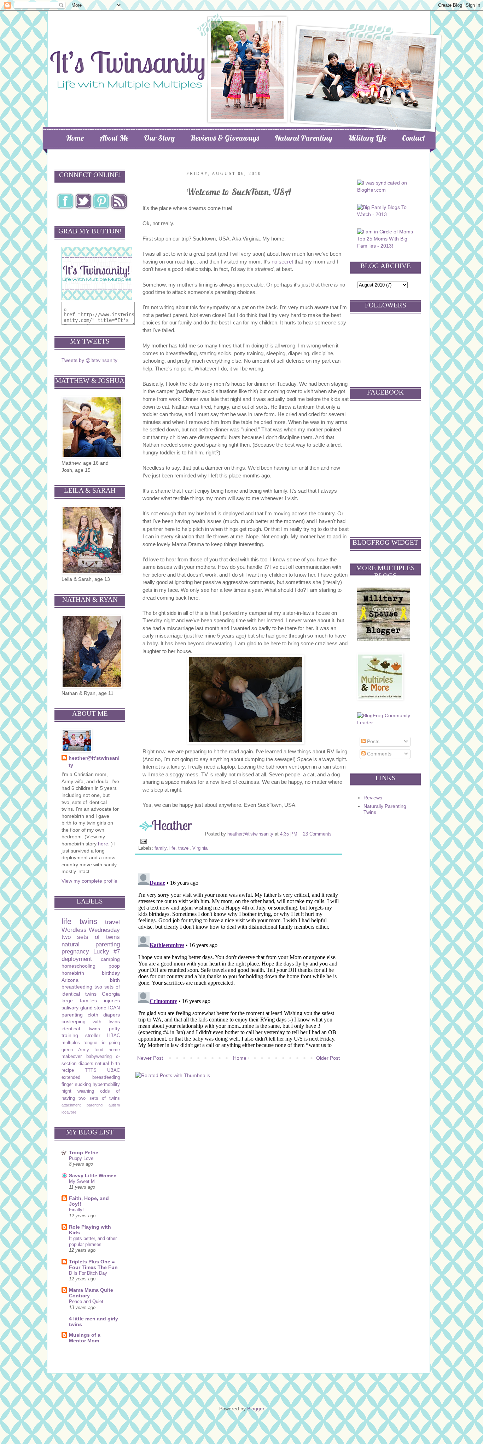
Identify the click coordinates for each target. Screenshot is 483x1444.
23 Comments (317, 834)
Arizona (70, 980)
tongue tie (94, 1042)
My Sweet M (82, 1181)
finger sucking (76, 1084)
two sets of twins (91, 937)
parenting (72, 1015)
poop (114, 966)
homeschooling (78, 966)
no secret (282, 262)
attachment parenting (82, 1105)
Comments (378, 754)
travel (184, 848)
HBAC (113, 1035)
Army (83, 1049)
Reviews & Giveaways (224, 138)
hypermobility (106, 1084)
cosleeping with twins (91, 1021)
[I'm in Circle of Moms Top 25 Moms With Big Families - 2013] (386, 246)
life (172, 848)
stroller (92, 1035)
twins (88, 921)
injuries (112, 1000)
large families (79, 1000)
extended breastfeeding (91, 1077)
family (161, 848)
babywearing (99, 1056)
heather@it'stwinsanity (251, 834)
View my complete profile (89, 881)
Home (75, 138)
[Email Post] (143, 841)
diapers (85, 1063)
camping (110, 959)
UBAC (113, 1070)
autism (114, 1105)
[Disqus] (238, 959)
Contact (413, 138)
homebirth (73, 973)
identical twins (81, 1028)
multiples (71, 1042)
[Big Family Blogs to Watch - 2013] (386, 214)
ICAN (114, 1007)
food (98, 1049)
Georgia (111, 994)
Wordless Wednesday (91, 930)
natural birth (107, 1063)
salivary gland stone (84, 1007)
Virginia (200, 848)
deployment (77, 959)
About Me (113, 138)
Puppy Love (81, 1158)
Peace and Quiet (86, 1301)
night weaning (78, 1091)
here (103, 843)
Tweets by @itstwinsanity (89, 360)
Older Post (328, 1058)
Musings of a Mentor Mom (84, 1337)
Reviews (372, 797)
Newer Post (150, 1058)
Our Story (159, 138)
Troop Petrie (83, 1152)
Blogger (255, 1408)
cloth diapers (104, 1015)
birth (115, 980)
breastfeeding (77, 987)
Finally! (76, 1209)
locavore (69, 1112)
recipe (68, 1070)
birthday (111, 973)
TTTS (91, 1070)
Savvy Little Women (93, 1175)
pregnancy (75, 951)
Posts (372, 741)
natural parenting (91, 944)
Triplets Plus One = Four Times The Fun (93, 1264)
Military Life (367, 138)
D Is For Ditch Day (88, 1273)
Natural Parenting (303, 138)
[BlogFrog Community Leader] (386, 722)
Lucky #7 (106, 951)
